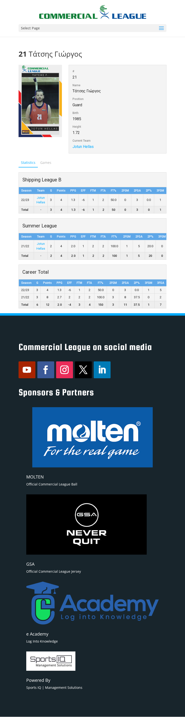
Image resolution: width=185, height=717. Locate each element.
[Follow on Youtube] (27, 369)
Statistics (28, 162)
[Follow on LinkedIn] (102, 369)
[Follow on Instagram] (64, 369)
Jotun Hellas (83, 146)
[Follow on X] (83, 369)
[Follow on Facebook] (45, 369)
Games (45, 162)
